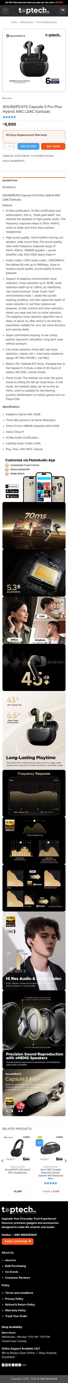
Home (14, 22)
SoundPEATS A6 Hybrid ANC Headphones (17, 1171)
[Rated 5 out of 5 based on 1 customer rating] (34, 117)
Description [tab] (9, 180)
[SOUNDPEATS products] (7, 98)
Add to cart (28, 146)
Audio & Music (26, 22)
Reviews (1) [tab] (9, 187)
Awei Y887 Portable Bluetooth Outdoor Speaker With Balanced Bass (50, 1174)
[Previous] (3, 1167)
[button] (5, 10)
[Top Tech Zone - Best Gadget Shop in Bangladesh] (34, 10)
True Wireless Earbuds (46, 22)
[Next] (65, 1167)
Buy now (53, 146)
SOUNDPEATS (17, 161)
